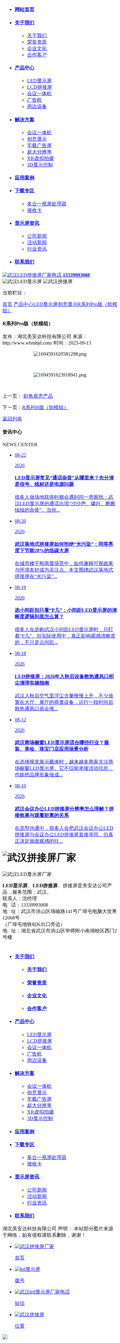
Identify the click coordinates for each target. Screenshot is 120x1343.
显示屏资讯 (27, 223)
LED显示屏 (39, 80)
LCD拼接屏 (39, 87)
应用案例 (24, 177)
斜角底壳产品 (38, 396)
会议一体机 (39, 93)
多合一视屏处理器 (46, 203)
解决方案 (24, 119)
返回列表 (12, 418)
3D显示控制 (40, 164)
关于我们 (24, 22)
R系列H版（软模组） (45, 407)
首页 (7, 304)
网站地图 (12, 943)
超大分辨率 (39, 151)
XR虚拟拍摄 (40, 158)
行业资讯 (37, 249)
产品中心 (24, 67)
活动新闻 (37, 242)
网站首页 (24, 9)
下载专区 (24, 190)
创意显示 (37, 139)
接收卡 (34, 210)
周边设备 (37, 106)
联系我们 (24, 261)
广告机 (34, 100)
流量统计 (33, 943)
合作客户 (37, 54)
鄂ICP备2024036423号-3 (69, 943)
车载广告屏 (39, 145)
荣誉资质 (37, 42)
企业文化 (37, 48)
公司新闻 (37, 236)
